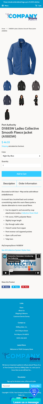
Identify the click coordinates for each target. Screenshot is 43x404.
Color (4, 152)
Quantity (5, 161)
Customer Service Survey (22, 316)
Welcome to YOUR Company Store (21, 349)
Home (3, 28)
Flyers (21, 307)
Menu (6, 6)
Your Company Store (21, 392)
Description (9, 183)
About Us (22, 310)
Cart (39, 6)
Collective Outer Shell (30, 213)
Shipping (5, 146)
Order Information (28, 183)
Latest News (21, 345)
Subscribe (35, 386)
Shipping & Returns (21, 313)
